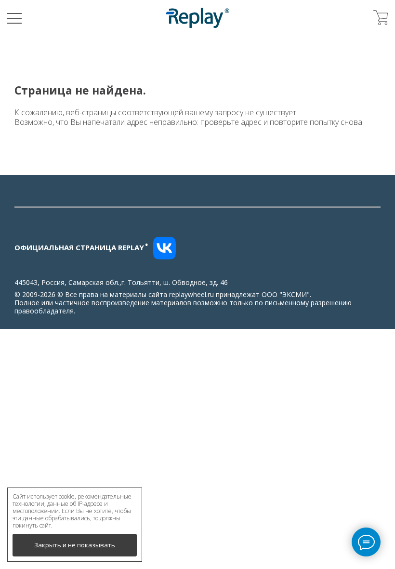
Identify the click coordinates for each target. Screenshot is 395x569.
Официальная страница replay (81, 247)
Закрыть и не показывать (74, 545)
